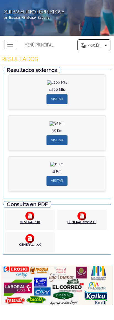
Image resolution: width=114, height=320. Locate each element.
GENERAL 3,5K (30, 245)
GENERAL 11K (30, 222)
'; (32, 14)
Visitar (57, 99)
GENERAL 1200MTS (82, 222)
